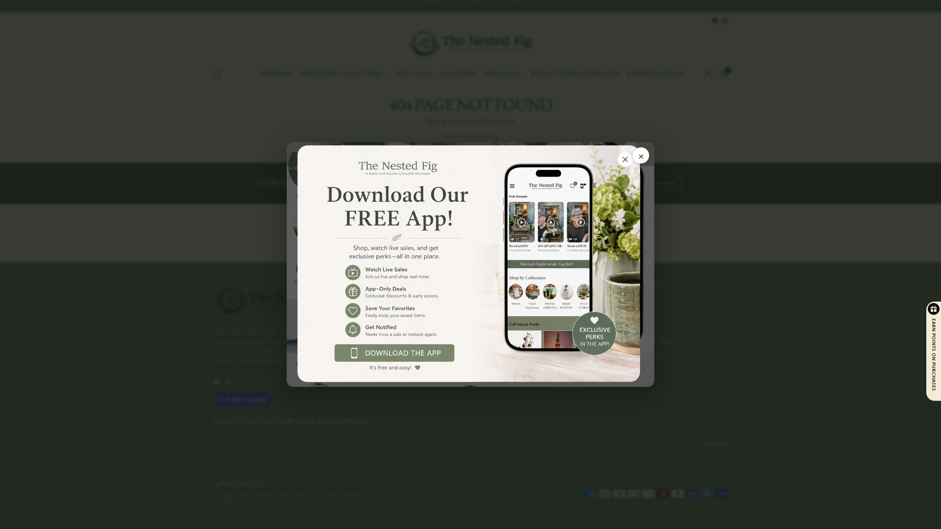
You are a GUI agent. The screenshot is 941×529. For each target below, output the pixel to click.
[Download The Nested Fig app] (470, 264)
